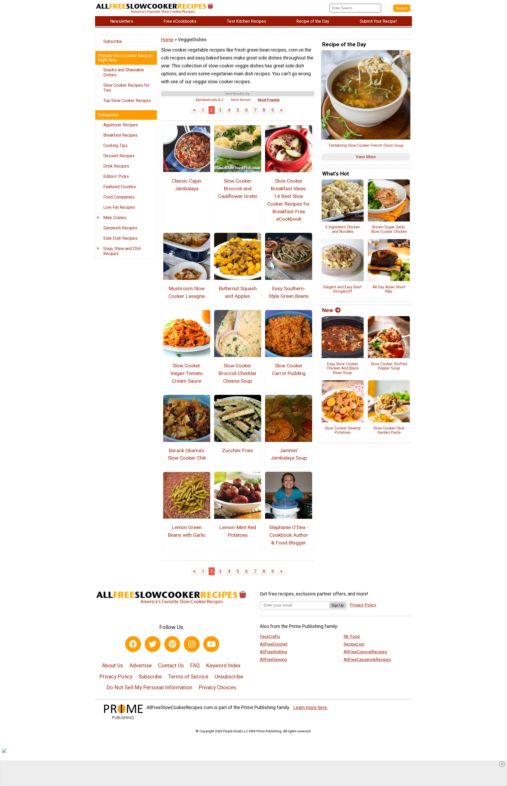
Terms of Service (188, 676)
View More (366, 156)
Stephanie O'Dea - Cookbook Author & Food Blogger (288, 535)
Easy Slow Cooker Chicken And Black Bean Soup (343, 368)
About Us (112, 665)
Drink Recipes (116, 166)
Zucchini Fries (237, 450)
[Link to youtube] (211, 644)
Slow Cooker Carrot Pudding (289, 369)
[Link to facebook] (133, 644)
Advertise (140, 665)
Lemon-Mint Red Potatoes (237, 531)
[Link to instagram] (192, 644)
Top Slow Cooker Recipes (127, 100)
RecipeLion (354, 644)
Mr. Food (352, 636)
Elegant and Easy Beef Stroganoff (342, 289)
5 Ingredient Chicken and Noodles (342, 229)
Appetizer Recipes (120, 124)
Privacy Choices (217, 687)
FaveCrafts (270, 636)
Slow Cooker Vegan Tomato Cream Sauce (186, 373)
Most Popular (269, 100)
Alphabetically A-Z (209, 100)
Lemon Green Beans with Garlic (187, 531)
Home (167, 39)
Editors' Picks (116, 176)
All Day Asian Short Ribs (389, 289)
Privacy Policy (115, 676)
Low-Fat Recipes (119, 207)
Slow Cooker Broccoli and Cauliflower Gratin (237, 188)
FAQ (195, 665)
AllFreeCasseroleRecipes (367, 659)
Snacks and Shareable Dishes (123, 72)
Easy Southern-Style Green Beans (289, 292)
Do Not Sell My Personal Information (149, 687)
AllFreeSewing (273, 659)
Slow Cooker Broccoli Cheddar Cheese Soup (237, 373)
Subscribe (112, 41)
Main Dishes (114, 217)
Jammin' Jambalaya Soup (288, 454)
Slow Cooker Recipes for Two (126, 88)
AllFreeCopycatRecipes (365, 651)
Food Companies (119, 197)
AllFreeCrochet (273, 644)
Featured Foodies (119, 186)
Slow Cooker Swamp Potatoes (343, 430)
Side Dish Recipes (120, 238)
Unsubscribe (229, 676)
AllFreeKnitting (273, 651)
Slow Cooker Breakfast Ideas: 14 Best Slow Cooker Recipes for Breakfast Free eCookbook (288, 200)
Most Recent (240, 100)
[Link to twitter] (153, 644)
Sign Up (337, 605)
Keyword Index (223, 665)
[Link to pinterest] (172, 644)
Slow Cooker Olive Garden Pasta (389, 430)
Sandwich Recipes (120, 227)
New (327, 310)
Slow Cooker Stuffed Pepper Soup (389, 366)
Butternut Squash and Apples (238, 292)
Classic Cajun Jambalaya (186, 185)
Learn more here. (310, 707)
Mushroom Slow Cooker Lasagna (186, 292)
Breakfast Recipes (120, 135)
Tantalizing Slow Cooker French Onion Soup (365, 146)
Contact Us (171, 665)
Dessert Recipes (119, 155)
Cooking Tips (115, 145)
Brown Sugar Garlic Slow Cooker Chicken (389, 229)
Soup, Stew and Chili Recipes (122, 251)
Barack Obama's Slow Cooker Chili (187, 454)
